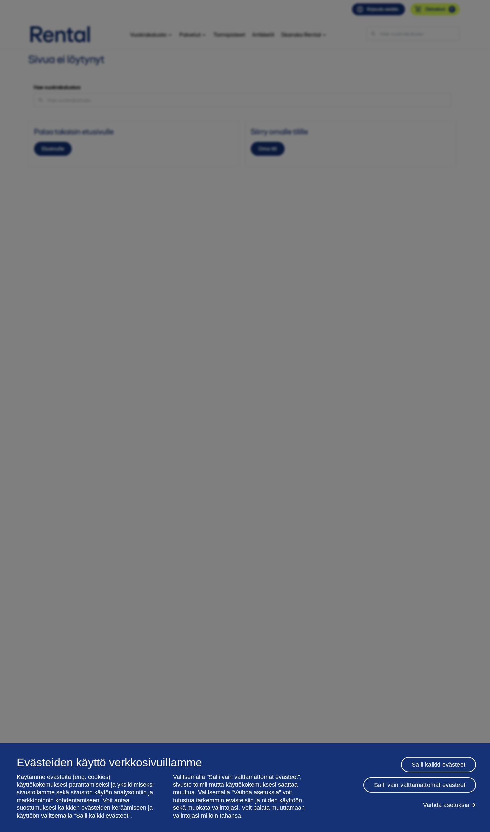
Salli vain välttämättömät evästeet (419, 785)
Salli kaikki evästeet (438, 764)
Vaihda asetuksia (446, 805)
